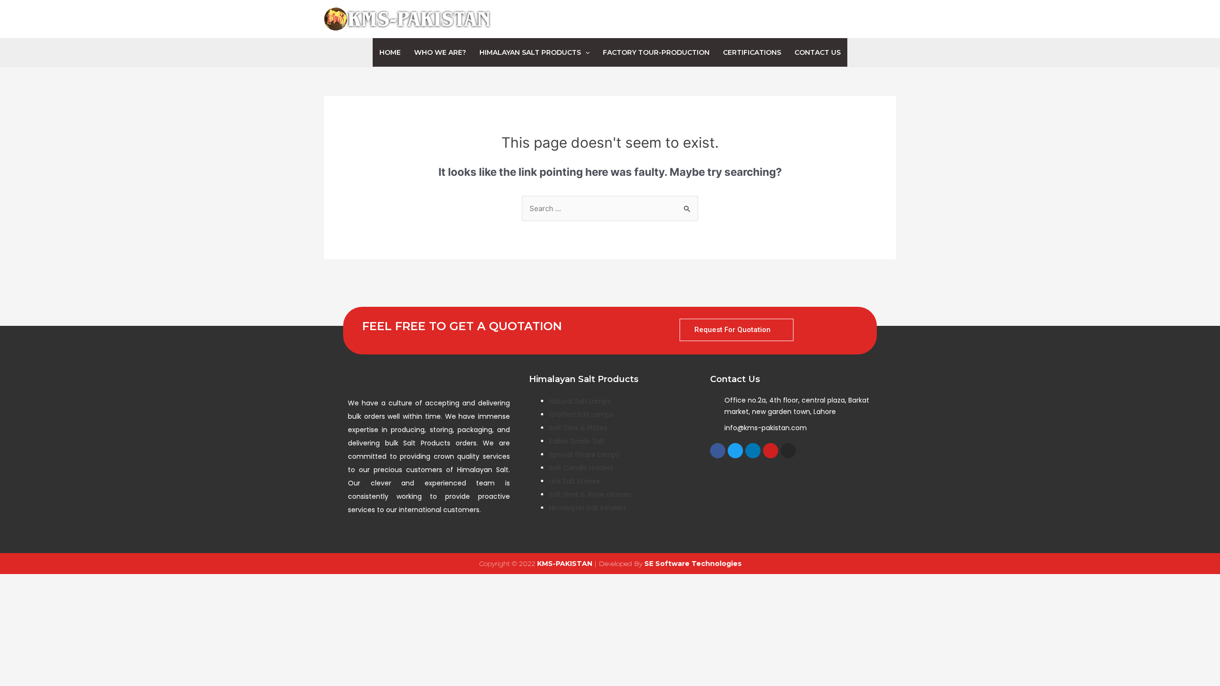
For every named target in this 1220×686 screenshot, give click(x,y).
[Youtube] (770, 450)
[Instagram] (788, 450)
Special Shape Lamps (584, 454)
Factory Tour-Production (656, 52)
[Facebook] (717, 450)
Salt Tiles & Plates (578, 428)
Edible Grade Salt (577, 441)
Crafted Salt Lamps (581, 414)
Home (390, 52)
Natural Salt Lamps (580, 401)
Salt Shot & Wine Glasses (590, 494)
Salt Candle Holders (581, 468)
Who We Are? (440, 52)
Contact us (817, 52)
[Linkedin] (753, 450)
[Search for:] (610, 208)
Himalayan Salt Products (530, 52)
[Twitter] (735, 450)
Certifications (752, 52)
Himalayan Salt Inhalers (587, 508)
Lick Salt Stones (574, 481)
